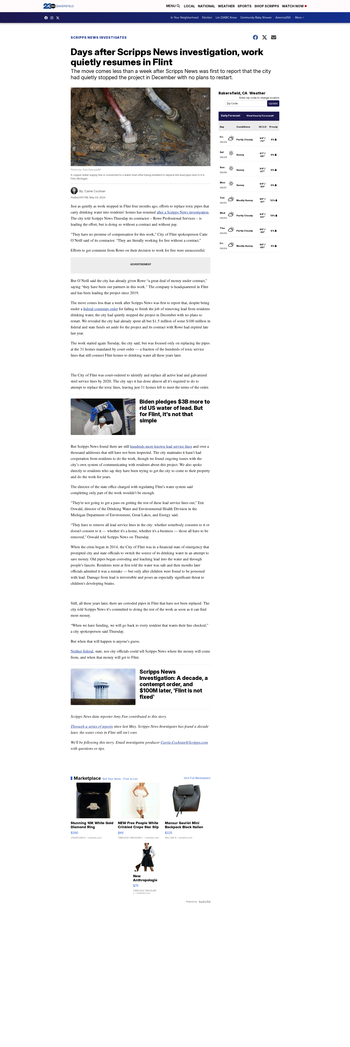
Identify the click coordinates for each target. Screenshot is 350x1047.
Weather (226, 6)
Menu (171, 6)
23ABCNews (52, 17)
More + (299, 17)
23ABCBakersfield (47, 17)
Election (207, 17)
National (206, 6)
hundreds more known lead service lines (161, 446)
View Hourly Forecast (259, 115)
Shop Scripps (266, 6)
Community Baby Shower (256, 17)
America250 (283, 17)
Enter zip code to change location (259, 97)
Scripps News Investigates (99, 37)
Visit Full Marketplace (197, 778)
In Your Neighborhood (184, 17)
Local (189, 6)
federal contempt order (100, 308)
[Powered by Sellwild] (204, 901)
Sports (245, 6)
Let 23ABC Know (226, 17)
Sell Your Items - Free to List (120, 779)
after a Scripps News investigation (183, 212)
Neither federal (82, 651)
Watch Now (293, 6)
